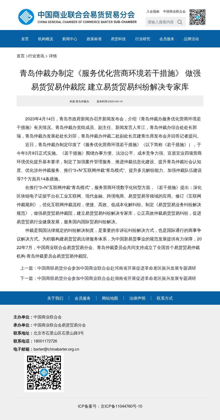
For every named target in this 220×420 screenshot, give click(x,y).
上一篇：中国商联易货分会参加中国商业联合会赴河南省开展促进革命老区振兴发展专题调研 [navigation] (108, 268)
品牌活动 (191, 38)
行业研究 (142, 38)
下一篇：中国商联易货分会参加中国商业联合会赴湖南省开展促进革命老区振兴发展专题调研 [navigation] (108, 278)
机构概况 (45, 38)
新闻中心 (69, 38)
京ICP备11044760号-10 (121, 406)
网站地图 (110, 298)
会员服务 (166, 38)
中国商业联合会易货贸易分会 (60, 325)
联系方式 (165, 298)
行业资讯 (36, 55)
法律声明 (137, 298)
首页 (25, 38)
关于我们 (55, 298)
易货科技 (118, 38)
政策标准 (94, 38)
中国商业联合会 (174, 11)
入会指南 (152, 11)
